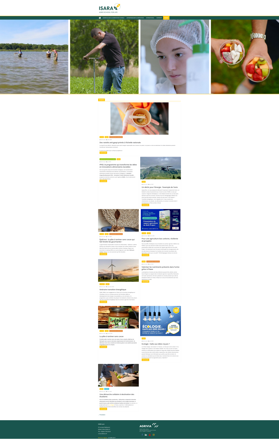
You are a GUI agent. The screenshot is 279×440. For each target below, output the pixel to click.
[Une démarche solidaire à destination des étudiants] (118, 375)
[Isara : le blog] (100, 18)
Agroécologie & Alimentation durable (113, 17)
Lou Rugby (111, 405)
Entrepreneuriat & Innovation (135, 17)
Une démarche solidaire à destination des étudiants (117, 395)
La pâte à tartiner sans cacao (112, 336)
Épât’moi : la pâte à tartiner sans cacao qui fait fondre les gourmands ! (117, 240)
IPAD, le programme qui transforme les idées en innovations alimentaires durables (118, 165)
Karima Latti (103, 139)
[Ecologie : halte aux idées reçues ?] (160, 321)
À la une (101, 137)
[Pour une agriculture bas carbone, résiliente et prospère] (160, 220)
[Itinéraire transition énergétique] (118, 270)
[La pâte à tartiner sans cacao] (118, 317)
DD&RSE (166, 17)
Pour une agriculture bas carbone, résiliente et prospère (160, 239)
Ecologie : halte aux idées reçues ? (156, 344)
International (150, 17)
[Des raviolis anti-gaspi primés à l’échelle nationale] (139, 118)
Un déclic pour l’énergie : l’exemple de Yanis (160, 187)
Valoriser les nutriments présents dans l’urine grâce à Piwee (160, 268)
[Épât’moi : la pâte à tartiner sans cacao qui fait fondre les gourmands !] (118, 220)
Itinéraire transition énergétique (113, 289)
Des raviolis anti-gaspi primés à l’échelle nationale (120, 142)
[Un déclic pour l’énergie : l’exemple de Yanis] (160, 168)
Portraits (159, 17)
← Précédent (101, 415)
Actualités (102, 284)
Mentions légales (102, 438)
